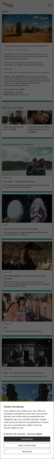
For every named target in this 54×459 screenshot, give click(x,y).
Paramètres (27, 451)
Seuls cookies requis (27, 445)
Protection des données (14, 434)
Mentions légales (34, 434)
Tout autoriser (27, 439)
